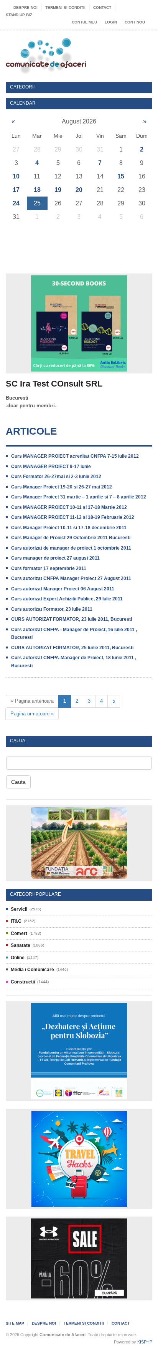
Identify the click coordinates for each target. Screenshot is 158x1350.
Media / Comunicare (32, 969)
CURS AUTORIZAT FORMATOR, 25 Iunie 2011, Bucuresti (72, 647)
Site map (15, 1323)
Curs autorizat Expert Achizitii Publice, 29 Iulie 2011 (67, 599)
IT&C (16, 921)
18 (37, 190)
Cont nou (135, 22)
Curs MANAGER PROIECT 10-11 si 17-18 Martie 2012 (69, 507)
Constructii (23, 982)
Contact (102, 7)
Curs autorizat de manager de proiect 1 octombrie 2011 (71, 548)
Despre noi (25, 7)
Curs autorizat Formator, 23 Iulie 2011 (51, 609)
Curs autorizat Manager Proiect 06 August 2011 (62, 589)
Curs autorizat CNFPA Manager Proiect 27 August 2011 (71, 578)
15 (120, 176)
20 (79, 190)
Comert (19, 933)
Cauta (18, 782)
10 (16, 176)
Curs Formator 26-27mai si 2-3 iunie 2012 (56, 476)
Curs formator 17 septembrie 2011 (48, 568)
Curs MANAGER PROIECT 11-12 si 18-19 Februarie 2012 (72, 517)
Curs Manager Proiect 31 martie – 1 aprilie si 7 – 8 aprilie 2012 (78, 497)
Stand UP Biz (19, 15)
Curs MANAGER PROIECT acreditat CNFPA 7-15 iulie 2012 (75, 456)
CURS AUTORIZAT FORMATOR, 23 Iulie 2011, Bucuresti (71, 619)
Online (18, 957)
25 (37, 203)
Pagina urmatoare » (32, 714)
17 (16, 190)
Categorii (22, 87)
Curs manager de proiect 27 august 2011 (55, 558)
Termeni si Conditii (65, 7)
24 (16, 203)
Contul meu (84, 22)
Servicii (19, 909)
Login (111, 22)
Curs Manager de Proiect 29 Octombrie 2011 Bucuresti (70, 537)
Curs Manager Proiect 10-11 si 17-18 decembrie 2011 (69, 527)
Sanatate (20, 945)
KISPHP (144, 1342)
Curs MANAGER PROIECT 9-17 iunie (51, 466)
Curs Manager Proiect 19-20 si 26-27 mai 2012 (61, 487)
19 (57, 190)
